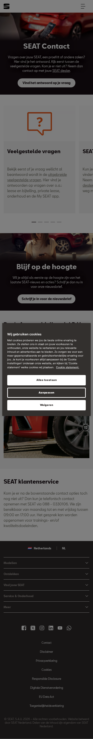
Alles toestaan (46, 380)
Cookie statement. (67, 367)
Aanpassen (46, 392)
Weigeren (46, 405)
